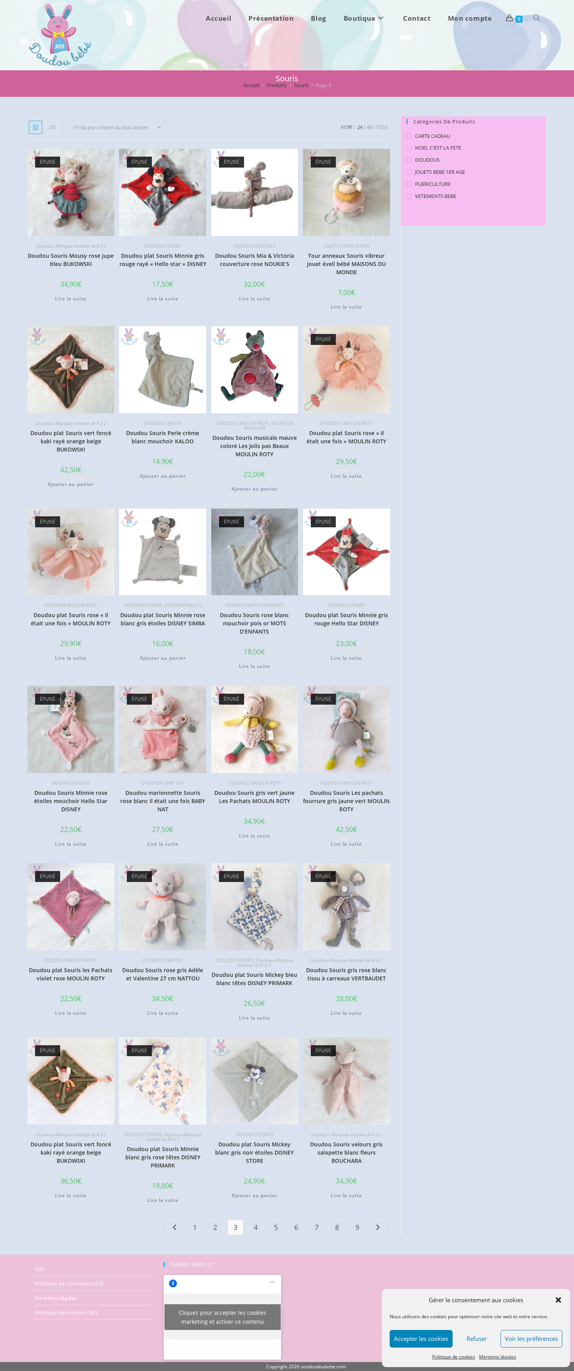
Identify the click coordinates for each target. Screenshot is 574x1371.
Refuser (477, 1338)
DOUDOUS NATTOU (163, 960)
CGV (40, 1269)
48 (369, 127)
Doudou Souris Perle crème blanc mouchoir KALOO (162, 437)
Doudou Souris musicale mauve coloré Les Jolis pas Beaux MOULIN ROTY (254, 446)
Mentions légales (497, 1356)
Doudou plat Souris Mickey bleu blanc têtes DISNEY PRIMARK (254, 979)
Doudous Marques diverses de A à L (71, 246)
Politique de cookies (453, 1356)
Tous (382, 127)
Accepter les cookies (421, 1338)
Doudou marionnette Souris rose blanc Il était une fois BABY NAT (162, 801)
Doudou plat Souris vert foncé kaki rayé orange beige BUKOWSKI (70, 441)
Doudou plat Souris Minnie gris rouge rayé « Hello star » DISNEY (162, 260)
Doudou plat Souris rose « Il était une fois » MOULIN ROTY (346, 437)
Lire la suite (70, 298)
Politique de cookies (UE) (66, 1312)
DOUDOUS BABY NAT (163, 783)
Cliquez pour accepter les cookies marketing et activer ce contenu (222, 1317)
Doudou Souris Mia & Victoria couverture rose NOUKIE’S (254, 260)
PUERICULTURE (433, 183)
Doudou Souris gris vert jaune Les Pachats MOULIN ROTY (254, 797)
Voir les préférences (531, 1338)
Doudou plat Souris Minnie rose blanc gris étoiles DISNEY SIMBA (162, 619)
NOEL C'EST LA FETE (438, 147)
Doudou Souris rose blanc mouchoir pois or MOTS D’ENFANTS (254, 623)
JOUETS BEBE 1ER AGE (440, 171)
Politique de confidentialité (69, 1283)
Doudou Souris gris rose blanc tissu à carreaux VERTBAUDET (346, 974)
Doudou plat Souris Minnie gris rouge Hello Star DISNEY (346, 619)
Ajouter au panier (71, 484)
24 (360, 127)
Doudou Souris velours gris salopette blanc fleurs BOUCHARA (346, 1152)
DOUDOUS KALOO (163, 423)
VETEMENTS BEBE (435, 196)
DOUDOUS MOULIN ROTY (242, 423)
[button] (558, 1300)
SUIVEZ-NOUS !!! (192, 1264)
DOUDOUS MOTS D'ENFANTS (254, 605)
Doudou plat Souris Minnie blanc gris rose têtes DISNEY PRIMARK (162, 1157)
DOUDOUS (427, 159)
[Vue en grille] (35, 127)
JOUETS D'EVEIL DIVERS (346, 246)
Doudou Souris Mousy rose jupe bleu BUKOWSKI (71, 260)
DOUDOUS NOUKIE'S (255, 246)
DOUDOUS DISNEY (163, 246)
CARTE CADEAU (432, 135)
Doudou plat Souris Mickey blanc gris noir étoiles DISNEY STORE (254, 1152)
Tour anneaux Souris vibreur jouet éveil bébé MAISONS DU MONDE (346, 264)
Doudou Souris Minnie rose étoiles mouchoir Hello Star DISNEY (70, 801)
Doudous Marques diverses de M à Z (265, 962)
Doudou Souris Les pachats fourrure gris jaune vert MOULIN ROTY (346, 801)
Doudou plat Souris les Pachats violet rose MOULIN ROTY (70, 974)
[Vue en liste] (52, 127)
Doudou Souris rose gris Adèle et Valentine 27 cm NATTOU (162, 974)
